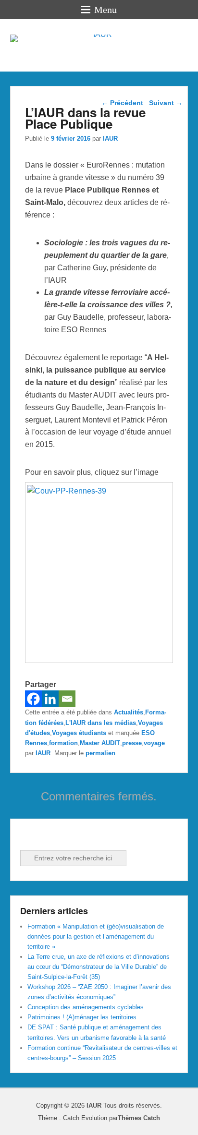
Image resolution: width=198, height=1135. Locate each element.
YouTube (70, 837)
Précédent (122, 103)
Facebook (28, 837)
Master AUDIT (100, 743)
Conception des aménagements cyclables (85, 1007)
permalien (100, 753)
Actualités (128, 712)
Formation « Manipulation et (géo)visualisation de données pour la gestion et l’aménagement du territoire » (95, 936)
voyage (154, 743)
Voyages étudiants (79, 733)
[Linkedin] (50, 698)
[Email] (67, 698)
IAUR (110, 138)
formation (63, 743)
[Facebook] (33, 698)
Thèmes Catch (139, 1118)
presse (132, 743)
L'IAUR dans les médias (100, 722)
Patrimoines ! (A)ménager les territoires (81, 1017)
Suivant (166, 103)
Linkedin (49, 837)
